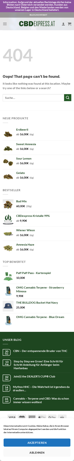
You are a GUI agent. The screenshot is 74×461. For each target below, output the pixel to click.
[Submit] (67, 97)
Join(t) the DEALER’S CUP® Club (34, 376)
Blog (33, 14)
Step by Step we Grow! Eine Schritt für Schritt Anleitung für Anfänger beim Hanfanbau (38, 364)
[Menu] (5, 23)
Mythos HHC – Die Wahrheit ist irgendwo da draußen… (41, 388)
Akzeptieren (37, 442)
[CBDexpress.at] (37, 24)
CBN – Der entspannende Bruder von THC (40, 350)
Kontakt (41, 14)
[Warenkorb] (69, 24)
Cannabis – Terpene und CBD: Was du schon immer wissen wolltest (41, 400)
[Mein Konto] (63, 24)
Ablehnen (37, 452)
